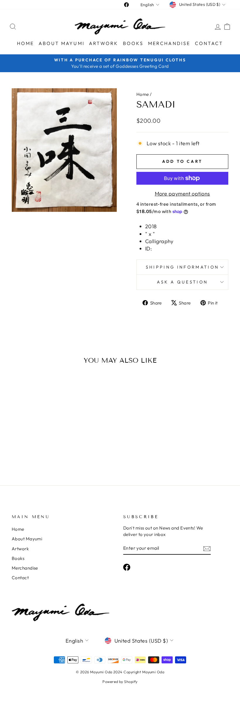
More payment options (182, 193)
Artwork (103, 43)
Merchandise (169, 43)
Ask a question (182, 282)
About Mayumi (62, 43)
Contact (209, 43)
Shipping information (182, 267)
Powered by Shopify (119, 681)
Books (133, 43)
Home (25, 43)
